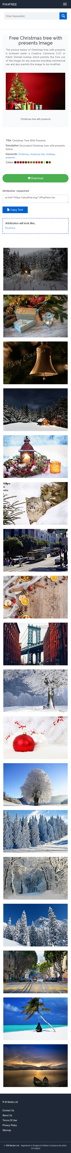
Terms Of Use (9, 1120)
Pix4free (10, 228)
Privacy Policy (9, 1125)
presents (10, 157)
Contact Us (8, 1110)
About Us (7, 1115)
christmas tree (37, 154)
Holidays (50, 154)
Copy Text (16, 209)
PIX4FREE (9, 4)
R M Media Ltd (10, 1102)
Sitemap (6, 1130)
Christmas (23, 154)
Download (37, 178)
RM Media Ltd (13, 1145)
